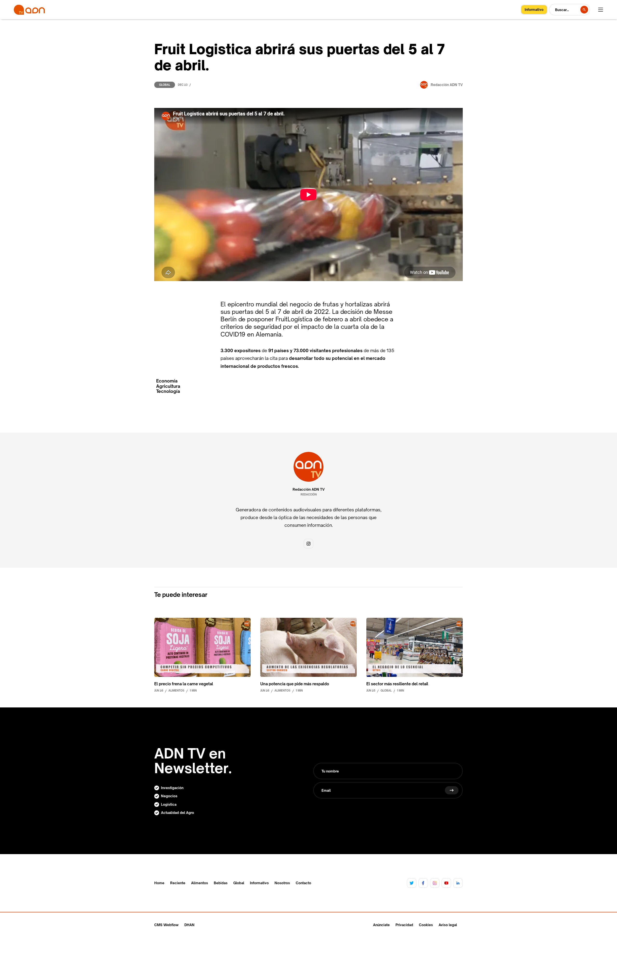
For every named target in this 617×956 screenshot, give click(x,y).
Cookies (426, 925)
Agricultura (168, 386)
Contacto (303, 883)
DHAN (189, 925)
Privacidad (404, 925)
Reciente (177, 883)
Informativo (259, 883)
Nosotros (282, 883)
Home (159, 883)
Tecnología (168, 391)
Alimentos (199, 883)
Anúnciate (381, 925)
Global (164, 84)
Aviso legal (448, 925)
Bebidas (221, 883)
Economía (167, 380)
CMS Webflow (166, 925)
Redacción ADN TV (309, 489)
